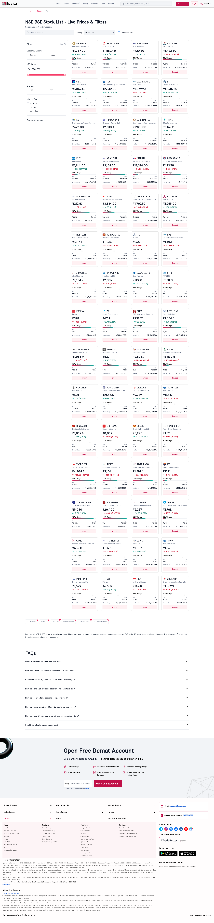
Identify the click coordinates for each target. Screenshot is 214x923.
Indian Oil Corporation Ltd (172, 465)
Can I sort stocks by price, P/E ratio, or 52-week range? (50, 679)
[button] (205, 3)
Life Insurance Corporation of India (83, 121)
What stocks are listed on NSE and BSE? (43, 661)
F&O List (55, 622)
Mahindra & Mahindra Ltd (112, 198)
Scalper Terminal (86, 828)
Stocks (39, 11)
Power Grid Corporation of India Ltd (114, 389)
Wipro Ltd (138, 542)
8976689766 (188, 815)
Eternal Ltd (79, 312)
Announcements (9, 853)
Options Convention (10, 844)
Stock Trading (46, 828)
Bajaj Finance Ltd (141, 83)
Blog (5, 847)
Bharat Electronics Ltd (111, 312)
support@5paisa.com (178, 806)
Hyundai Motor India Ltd (142, 504)
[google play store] (168, 854)
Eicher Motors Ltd (111, 427)
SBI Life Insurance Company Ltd (175, 504)
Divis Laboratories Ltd (141, 389)
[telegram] (161, 829)
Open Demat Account (108, 783)
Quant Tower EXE (86, 856)
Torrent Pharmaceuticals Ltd (82, 504)
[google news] (191, 829)
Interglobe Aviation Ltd (111, 465)
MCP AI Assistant (86, 844)
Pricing (85, 3)
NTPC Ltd (168, 274)
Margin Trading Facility (49, 842)
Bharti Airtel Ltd (111, 45)
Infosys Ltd (76, 159)
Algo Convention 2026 (11, 833)
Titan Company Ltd (170, 121)
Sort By (79, 32)
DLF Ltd (106, 580)
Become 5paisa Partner (127, 831)
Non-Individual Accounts (127, 836)
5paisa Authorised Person (128, 833)
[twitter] (171, 829)
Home (31, 11)
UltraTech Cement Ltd (111, 236)
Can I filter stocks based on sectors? (41, 725)
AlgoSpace (84, 847)
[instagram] (166, 829)
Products (75, 3)
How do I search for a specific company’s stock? (46, 698)
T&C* (87, 789)
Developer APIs (85, 853)
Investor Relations (10, 831)
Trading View (84, 850)
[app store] (187, 854)
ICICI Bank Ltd (170, 45)
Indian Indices (68, 622)
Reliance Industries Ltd (80, 45)
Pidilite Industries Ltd (80, 580)
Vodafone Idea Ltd (140, 580)
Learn (103, 3)
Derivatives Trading (48, 831)
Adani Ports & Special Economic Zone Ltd (145, 198)
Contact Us (6, 884)
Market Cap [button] (89, 32)
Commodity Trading (48, 833)
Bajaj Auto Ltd (141, 274)
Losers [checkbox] (52, 55)
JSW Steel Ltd (79, 274)
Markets (94, 3)
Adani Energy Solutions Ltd (143, 465)
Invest (58, 3)
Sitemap (6, 839)
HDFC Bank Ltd (140, 45)
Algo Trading (84, 836)
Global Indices (84, 622)
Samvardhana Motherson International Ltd (112, 542)
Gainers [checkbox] (33, 55)
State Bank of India (79, 83)
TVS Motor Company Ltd (81, 465)
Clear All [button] (63, 44)
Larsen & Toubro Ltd (170, 83)
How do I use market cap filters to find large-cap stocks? (50, 707)
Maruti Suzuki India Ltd (141, 159)
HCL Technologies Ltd (80, 236)
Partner (111, 3)
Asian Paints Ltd (141, 351)
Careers (6, 836)
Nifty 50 (44, 622)
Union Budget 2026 (10, 850)
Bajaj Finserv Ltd (111, 274)
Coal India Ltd (79, 389)
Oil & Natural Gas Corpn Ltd (143, 312)
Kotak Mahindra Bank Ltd (172, 159)
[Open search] (123, 3)
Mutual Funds (46, 836)
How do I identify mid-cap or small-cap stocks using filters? (52, 716)
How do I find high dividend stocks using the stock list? (50, 688)
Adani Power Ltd (81, 198)
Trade (66, 3)
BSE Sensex (31, 622)
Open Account (182, 4)
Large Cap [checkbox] (34, 111)
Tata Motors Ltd (169, 542)
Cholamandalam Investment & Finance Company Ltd (174, 580)
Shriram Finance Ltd (80, 351)
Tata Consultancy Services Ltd (114, 83)
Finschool (7, 842)
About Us (7, 828)
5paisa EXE (84, 842)
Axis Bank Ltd (170, 198)
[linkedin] (181, 829)
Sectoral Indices (100, 622)
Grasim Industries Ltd (141, 427)
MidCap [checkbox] (33, 107)
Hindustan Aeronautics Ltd (173, 236)
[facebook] (176, 829)
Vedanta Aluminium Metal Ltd (83, 542)
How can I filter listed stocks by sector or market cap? (49, 670)
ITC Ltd (136, 236)
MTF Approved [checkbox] (127, 32)
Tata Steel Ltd (170, 389)
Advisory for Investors (11, 893)
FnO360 (83, 833)
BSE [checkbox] (51, 90)
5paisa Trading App (87, 839)
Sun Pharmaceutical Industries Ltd (144, 121)
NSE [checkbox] (31, 90)
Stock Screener (47, 839)
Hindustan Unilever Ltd (111, 121)
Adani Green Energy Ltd (172, 427)
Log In (194, 4)
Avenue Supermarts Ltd (172, 351)
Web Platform (85, 831)
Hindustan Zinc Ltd (110, 351)
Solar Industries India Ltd (112, 504)
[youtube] (186, 829)
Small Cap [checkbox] (33, 103)
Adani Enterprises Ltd (111, 159)
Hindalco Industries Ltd (81, 427)
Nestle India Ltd (170, 312)
